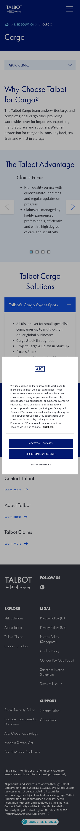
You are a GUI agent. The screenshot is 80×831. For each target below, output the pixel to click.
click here (48, 427)
